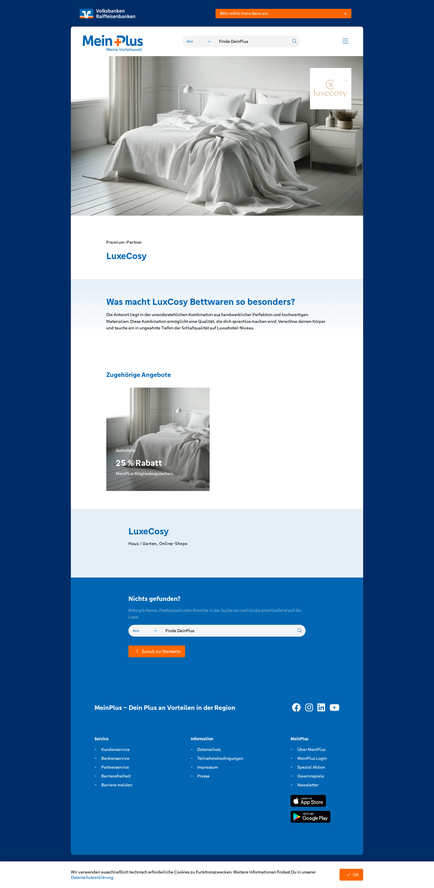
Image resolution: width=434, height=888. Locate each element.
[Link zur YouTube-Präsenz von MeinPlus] (334, 707)
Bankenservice (115, 758)
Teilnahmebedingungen (220, 758)
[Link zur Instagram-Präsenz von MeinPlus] (309, 707)
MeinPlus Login (312, 758)
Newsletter (308, 785)
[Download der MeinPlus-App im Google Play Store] (310, 818)
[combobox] (283, 13)
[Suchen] (294, 41)
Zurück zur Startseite (161, 651)
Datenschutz (209, 749)
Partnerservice (115, 767)
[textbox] (283, 13)
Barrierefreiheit (115, 776)
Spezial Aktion (311, 767)
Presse (203, 776)
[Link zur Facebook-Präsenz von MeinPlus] (296, 707)
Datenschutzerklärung (92, 877)
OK (356, 874)
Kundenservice (115, 749)
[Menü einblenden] (345, 41)
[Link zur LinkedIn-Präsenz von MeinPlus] (321, 707)
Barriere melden (116, 785)
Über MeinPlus (311, 749)
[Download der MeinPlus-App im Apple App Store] (308, 802)
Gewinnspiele (310, 776)
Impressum (207, 767)
